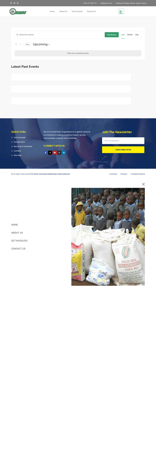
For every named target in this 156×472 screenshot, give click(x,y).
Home (52, 11)
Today (27, 44)
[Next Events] (20, 44)
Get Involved (77, 11)
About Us (63, 11)
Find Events (111, 35)
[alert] (78, 53)
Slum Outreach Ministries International (52, 174)
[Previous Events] (16, 44)
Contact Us (91, 11)
